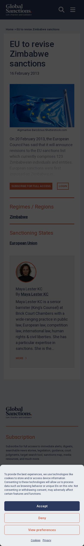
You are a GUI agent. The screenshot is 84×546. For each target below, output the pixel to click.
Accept (42, 506)
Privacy (47, 540)
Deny (42, 518)
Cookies (35, 540)
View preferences (42, 530)
